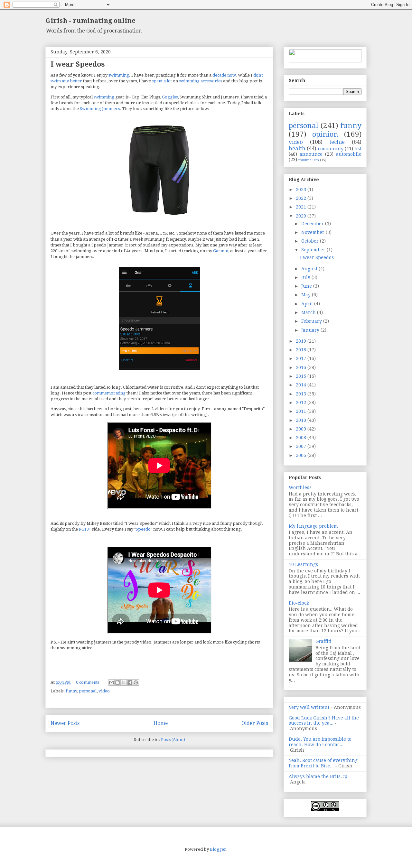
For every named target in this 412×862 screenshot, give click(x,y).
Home (161, 723)
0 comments (87, 682)
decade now (224, 75)
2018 (301, 349)
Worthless (300, 487)
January (311, 330)
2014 (301, 384)
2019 (301, 341)
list (357, 148)
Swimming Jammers (100, 108)
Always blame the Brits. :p (318, 776)
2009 (301, 428)
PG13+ (85, 529)
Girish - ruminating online (90, 20)
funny (71, 691)
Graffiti (323, 641)
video (104, 691)
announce (311, 154)
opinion (325, 134)
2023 (301, 189)
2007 (301, 446)
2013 (301, 393)
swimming (118, 75)
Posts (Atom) (173, 739)
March (309, 312)
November (313, 232)
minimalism (308, 160)
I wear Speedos (78, 64)
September (314, 249)
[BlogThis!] (117, 682)
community (330, 148)
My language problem (313, 526)
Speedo (143, 529)
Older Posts (254, 723)
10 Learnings (303, 564)
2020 (301, 215)
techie (337, 142)
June (307, 286)
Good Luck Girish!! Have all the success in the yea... (324, 720)
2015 (301, 376)
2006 (301, 455)
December (313, 223)
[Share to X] (123, 682)
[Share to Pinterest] (136, 682)
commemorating (109, 393)
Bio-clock (299, 603)
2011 (301, 411)
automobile (348, 154)
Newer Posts (65, 723)
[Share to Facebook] (129, 682)
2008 (301, 437)
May (306, 294)
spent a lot (162, 81)
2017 (301, 358)
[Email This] (111, 682)
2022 (301, 198)
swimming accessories (200, 81)
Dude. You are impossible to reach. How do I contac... (320, 742)
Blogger (218, 849)
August (310, 268)
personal (88, 691)
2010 (301, 420)
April (307, 303)
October (310, 241)
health (297, 148)
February (312, 321)
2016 (301, 367)
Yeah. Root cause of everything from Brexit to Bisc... (323, 763)
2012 (301, 402)
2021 (301, 206)
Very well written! (309, 707)
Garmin (220, 250)
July (306, 277)
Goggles (170, 97)
